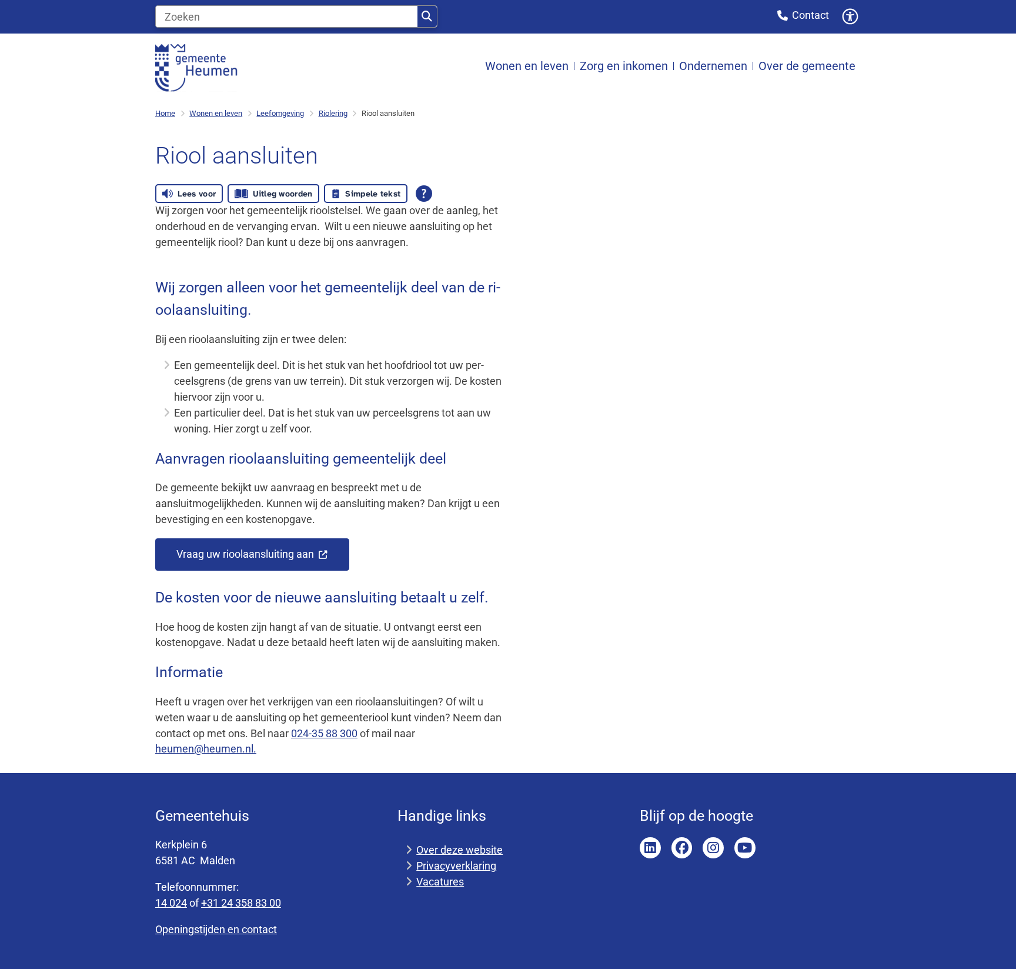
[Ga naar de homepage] (196, 67)
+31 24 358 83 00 (241, 903)
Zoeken (427, 16)
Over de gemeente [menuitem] (806, 66)
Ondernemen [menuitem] (713, 66)
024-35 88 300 (324, 733)
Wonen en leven (215, 113)
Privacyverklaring (456, 866)
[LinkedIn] (650, 847)
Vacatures (440, 881)
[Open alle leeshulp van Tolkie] (424, 193)
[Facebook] (682, 847)
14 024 (171, 903)
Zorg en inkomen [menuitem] (624, 66)
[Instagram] (713, 847)
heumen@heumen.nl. (205, 748)
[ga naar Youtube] (745, 847)
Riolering (333, 113)
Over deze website (459, 850)
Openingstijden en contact (216, 929)
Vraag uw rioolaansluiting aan (246, 554)
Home (165, 113)
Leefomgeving (280, 113)
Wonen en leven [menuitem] (527, 66)
